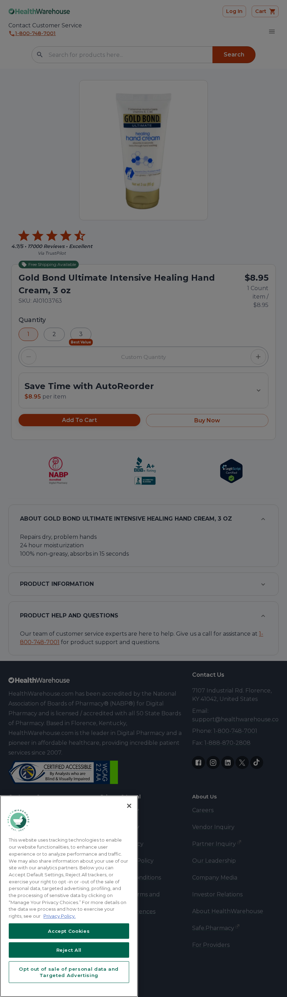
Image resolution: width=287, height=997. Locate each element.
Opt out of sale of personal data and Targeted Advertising (69, 972)
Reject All (69, 950)
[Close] (129, 806)
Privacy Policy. (59, 916)
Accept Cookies (69, 931)
